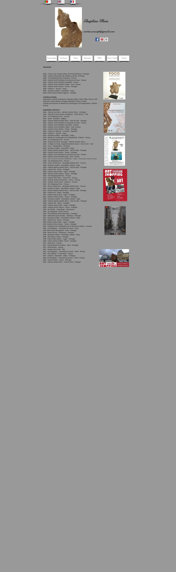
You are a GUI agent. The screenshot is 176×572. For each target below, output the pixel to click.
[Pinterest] (102, 39)
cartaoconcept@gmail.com (99, 31)
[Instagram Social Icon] (106, 39)
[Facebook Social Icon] (97, 39)
